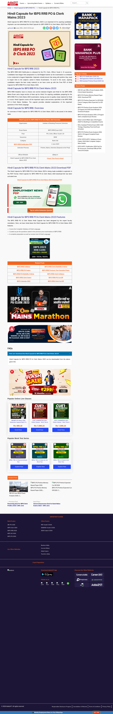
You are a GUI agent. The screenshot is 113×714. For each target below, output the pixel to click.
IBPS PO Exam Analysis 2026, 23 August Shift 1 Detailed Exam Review (91, 115)
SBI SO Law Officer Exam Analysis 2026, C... (17, 494)
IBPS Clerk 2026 (12, 527)
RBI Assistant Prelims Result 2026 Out (92, 81)
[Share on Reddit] (50, 28)
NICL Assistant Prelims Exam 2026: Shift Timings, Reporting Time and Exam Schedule (90, 127)
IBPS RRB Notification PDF (23, 144)
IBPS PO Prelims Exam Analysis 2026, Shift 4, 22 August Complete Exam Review (90, 134)
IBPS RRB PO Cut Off (56, 277)
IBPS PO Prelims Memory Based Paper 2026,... (39, 489)
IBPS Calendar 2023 (23, 281)
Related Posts (12, 477)
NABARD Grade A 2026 (48, 527)
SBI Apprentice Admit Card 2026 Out (91, 78)
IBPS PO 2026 (12, 536)
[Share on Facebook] (54, 28)
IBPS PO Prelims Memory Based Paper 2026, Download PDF (90, 96)
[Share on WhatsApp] (44, 28)
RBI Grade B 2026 (46, 524)
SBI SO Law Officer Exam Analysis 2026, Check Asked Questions (90, 91)
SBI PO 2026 (11, 524)
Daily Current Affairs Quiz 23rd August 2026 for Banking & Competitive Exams (90, 121)
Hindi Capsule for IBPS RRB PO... (25, 8)
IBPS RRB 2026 (12, 530)
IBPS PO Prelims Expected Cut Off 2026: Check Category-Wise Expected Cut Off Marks (90, 102)
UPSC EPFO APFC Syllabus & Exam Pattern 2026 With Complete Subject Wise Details (89, 141)
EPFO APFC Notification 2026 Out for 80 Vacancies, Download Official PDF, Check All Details (90, 148)
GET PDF (96, 712)
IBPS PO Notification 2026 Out (89, 76)
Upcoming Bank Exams (34, 3)
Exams (22, 3)
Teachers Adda (45, 554)
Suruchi (11, 28)
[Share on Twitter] (57, 28)
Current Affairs (59, 3)
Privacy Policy (106, 706)
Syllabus (48, 3)
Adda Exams (44, 551)
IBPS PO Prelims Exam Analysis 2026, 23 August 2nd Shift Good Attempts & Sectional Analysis (90, 109)
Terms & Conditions (95, 706)
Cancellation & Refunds (80, 706)
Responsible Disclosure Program (61, 706)
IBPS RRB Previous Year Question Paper (55, 270)
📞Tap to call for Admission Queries (40, 210)
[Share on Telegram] (47, 28)
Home (9, 8)
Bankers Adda (45, 545)
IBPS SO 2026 (12, 533)
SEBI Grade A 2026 (46, 530)
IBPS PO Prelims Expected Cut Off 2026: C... (62, 489)
